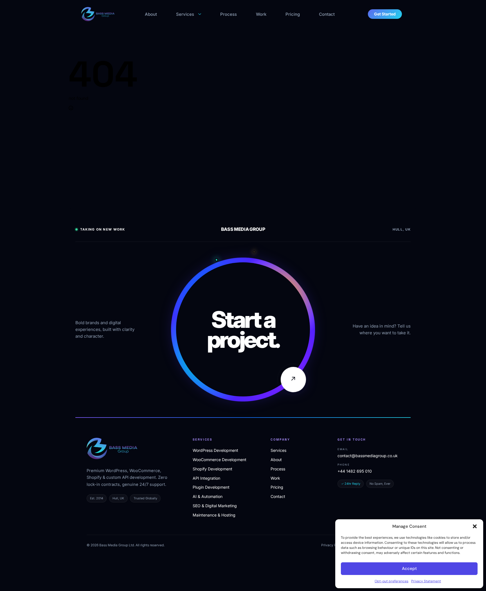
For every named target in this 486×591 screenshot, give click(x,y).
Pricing (292, 14)
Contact (327, 14)
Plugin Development (211, 487)
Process (228, 14)
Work (261, 14)
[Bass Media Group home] (112, 448)
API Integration (206, 478)
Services (185, 14)
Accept (409, 568)
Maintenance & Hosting (214, 515)
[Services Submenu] (200, 14)
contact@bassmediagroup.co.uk (368, 455)
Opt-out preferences (391, 581)
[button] (475, 526)
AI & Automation (207, 496)
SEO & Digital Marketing (215, 505)
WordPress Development (215, 450)
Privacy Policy (332, 545)
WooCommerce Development (219, 459)
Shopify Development (212, 468)
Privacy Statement (426, 581)
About (151, 14)
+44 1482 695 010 (355, 471)
